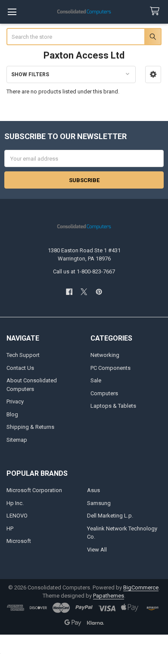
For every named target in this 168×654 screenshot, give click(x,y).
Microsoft (18, 541)
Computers (104, 393)
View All (97, 549)
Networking (104, 355)
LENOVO (17, 515)
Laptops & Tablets (113, 406)
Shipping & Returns (30, 427)
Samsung (99, 503)
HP (9, 528)
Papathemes (108, 595)
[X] (84, 291)
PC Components (110, 368)
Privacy (15, 401)
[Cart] (156, 11)
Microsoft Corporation (34, 490)
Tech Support (23, 355)
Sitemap (16, 440)
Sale (95, 380)
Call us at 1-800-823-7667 (84, 271)
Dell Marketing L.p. (110, 515)
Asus (93, 490)
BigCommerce (141, 587)
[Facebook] (69, 291)
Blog (12, 414)
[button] (153, 74)
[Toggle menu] (12, 12)
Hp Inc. (15, 503)
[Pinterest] (99, 291)
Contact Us (20, 368)
